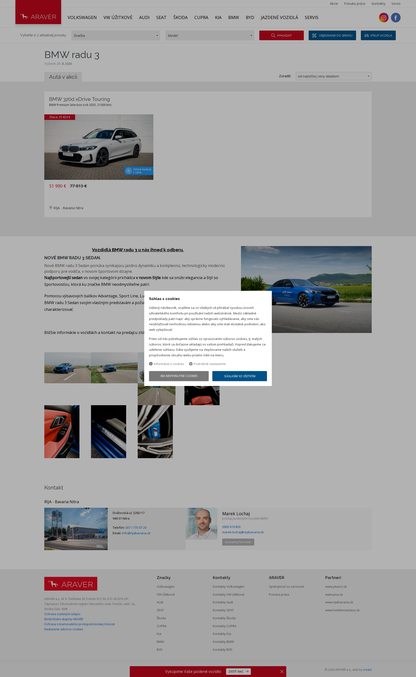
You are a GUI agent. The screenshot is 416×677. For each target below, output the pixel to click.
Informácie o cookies (169, 364)
